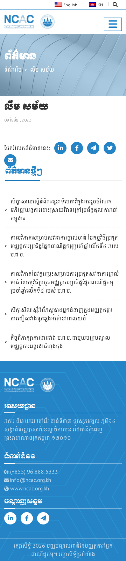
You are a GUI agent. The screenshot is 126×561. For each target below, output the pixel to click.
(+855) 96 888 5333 (34, 471)
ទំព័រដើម (13, 69)
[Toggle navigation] (113, 24)
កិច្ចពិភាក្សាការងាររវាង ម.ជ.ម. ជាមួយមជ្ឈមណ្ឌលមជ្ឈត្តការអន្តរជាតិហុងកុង (60, 342)
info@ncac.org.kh (30, 479)
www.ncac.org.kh (29, 488)
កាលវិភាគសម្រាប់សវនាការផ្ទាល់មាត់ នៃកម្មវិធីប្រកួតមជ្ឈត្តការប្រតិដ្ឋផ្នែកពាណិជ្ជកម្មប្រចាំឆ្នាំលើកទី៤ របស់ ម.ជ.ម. (64, 246)
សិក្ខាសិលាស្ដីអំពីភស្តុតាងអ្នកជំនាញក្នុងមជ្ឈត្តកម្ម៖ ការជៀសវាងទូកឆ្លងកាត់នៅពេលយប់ (61, 314)
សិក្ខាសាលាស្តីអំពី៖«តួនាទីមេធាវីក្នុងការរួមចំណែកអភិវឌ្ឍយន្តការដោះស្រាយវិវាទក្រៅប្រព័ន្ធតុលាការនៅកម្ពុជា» (64, 210)
